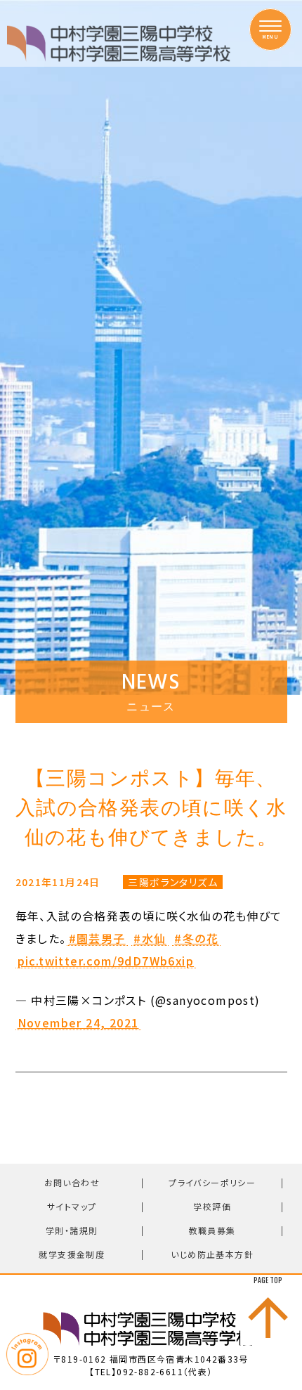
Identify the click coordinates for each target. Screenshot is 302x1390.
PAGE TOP (268, 1280)
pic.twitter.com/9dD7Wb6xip (106, 961)
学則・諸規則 (72, 1230)
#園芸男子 (97, 939)
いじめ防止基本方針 (212, 1254)
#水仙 (149, 939)
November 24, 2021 (78, 1023)
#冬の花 (196, 939)
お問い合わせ (72, 1182)
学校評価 (212, 1206)
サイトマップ (71, 1206)
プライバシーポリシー (212, 1182)
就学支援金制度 (72, 1254)
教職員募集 (212, 1230)
